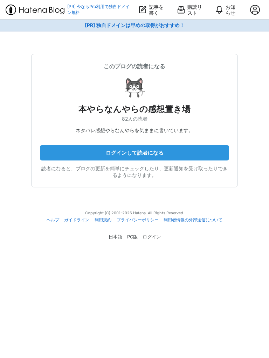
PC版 (132, 236)
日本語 (115, 236)
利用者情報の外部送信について (193, 219)
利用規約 (103, 219)
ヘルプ (53, 219)
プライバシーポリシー (138, 219)
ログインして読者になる (135, 152)
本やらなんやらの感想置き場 (134, 109)
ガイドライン (76, 219)
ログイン (152, 236)
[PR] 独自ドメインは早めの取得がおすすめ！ (135, 25)
